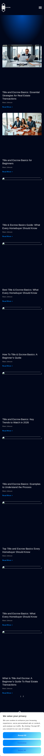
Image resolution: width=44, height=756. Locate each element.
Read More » (7, 107)
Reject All (22, 750)
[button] (40, 7)
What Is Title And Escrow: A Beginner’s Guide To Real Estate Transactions (20, 681)
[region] (22, 734)
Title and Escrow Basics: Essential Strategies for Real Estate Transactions (21, 95)
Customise (22, 743)
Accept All (22, 735)
